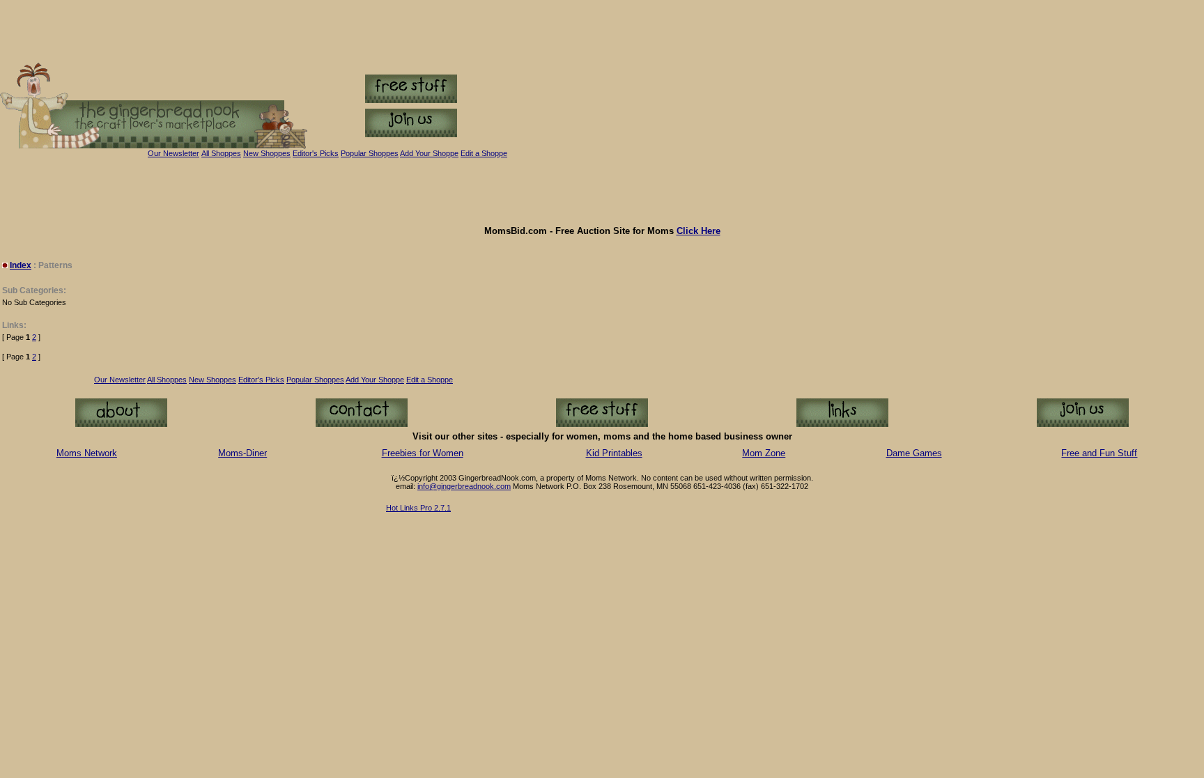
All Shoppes (221, 153)
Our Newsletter (173, 153)
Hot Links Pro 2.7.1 (418, 508)
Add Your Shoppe (375, 379)
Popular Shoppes (370, 153)
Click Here (698, 231)
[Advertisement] (602, 191)
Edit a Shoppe (484, 153)
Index (20, 265)
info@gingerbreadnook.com (464, 486)
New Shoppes (267, 153)
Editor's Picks (316, 153)
